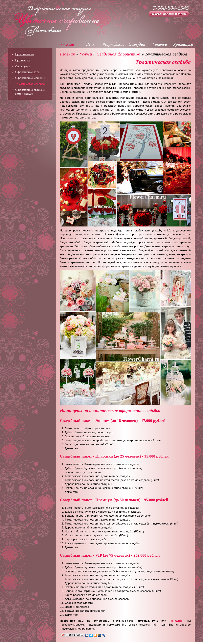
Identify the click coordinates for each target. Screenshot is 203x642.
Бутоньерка (22, 60)
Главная (67, 54)
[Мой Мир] (99, 635)
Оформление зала (27, 72)
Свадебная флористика (118, 54)
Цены (90, 44)
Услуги (67, 44)
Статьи (159, 44)
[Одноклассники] (95, 635)
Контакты (182, 44)
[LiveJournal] (104, 635)
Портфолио (113, 44)
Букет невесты (24, 54)
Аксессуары (23, 66)
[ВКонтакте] (87, 635)
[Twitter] (91, 635)
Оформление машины (30, 77)
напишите (176, 620)
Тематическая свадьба (30, 83)
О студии (136, 44)
